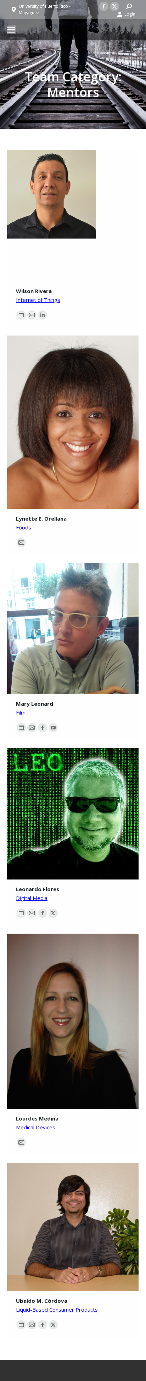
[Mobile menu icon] (11, 29)
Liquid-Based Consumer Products (57, 1309)
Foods (23, 527)
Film (21, 712)
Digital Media (31, 897)
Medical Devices (35, 1127)
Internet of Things (38, 299)
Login (129, 14)
